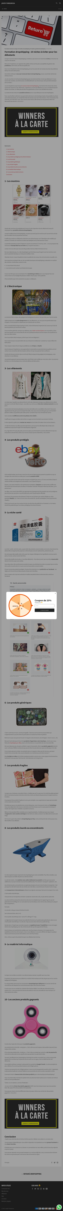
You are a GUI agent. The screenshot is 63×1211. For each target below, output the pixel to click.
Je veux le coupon (44, 610)
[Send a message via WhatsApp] (59, 1207)
